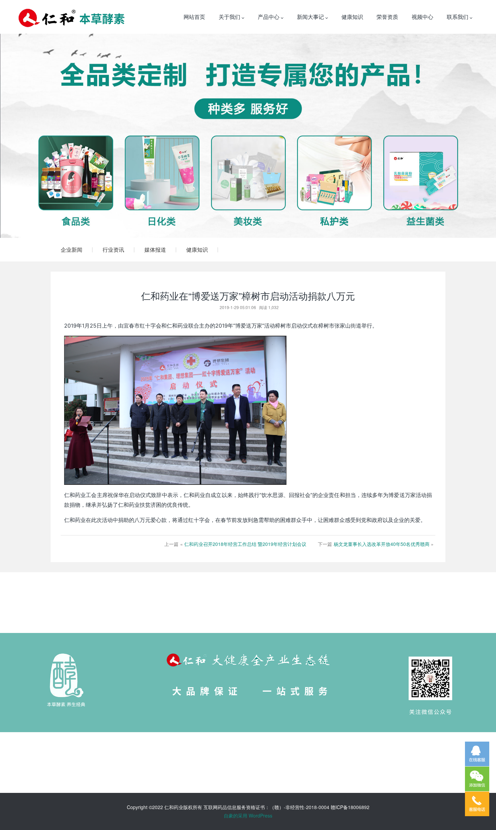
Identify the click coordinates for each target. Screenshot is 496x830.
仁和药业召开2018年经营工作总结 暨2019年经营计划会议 (245, 544)
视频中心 (422, 17)
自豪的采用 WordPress (248, 815)
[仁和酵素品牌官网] (72, 17)
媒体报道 (155, 249)
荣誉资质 (387, 17)
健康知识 (352, 17)
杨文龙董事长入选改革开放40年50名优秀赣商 (382, 544)
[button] (37, 136)
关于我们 (230, 17)
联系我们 (458, 17)
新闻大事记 (311, 17)
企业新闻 (71, 249)
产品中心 (269, 17)
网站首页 (194, 17)
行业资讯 (113, 249)
